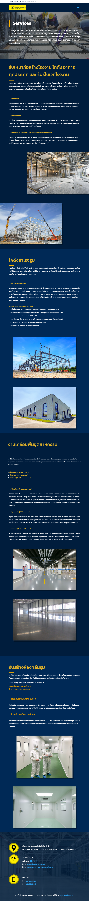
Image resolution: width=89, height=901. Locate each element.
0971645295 (14, 2)
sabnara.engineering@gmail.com (40, 867)
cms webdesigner (67, 895)
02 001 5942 (34, 861)
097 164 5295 (31, 881)
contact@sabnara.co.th (36, 864)
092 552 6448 (31, 884)
